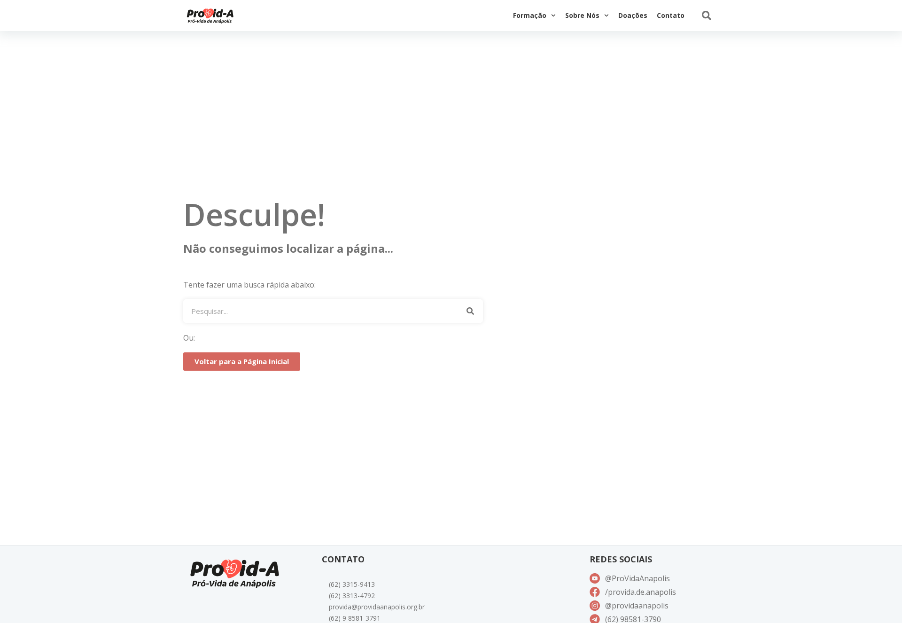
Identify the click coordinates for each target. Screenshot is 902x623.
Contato (670, 15)
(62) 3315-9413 (352, 584)
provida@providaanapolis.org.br (377, 606)
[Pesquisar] (470, 311)
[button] (706, 15)
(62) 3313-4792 (352, 595)
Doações (632, 15)
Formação (529, 15)
